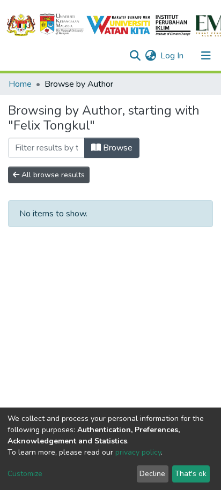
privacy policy (138, 452)
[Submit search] (135, 55)
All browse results (52, 175)
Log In (172, 56)
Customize (25, 474)
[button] (150, 55)
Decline (152, 474)
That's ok (191, 474)
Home (20, 84)
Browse (116, 148)
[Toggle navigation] (206, 55)
